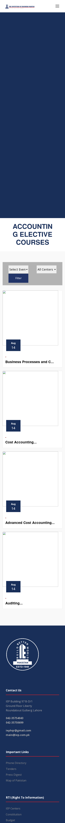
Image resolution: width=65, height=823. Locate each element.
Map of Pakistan (16, 780)
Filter (18, 278)
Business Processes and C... (29, 361)
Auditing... (14, 603)
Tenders (11, 769)
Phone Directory (16, 763)
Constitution (14, 814)
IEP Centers (13, 808)
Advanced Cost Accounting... (30, 522)
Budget (10, 820)
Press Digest (14, 774)
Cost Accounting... (21, 442)
